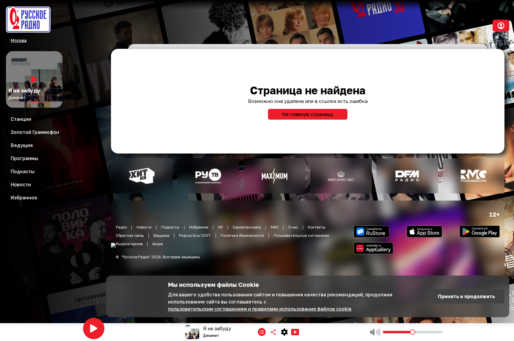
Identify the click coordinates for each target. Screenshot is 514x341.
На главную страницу (307, 114)
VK (220, 227)
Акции (157, 244)
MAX (274, 227)
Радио (121, 227)
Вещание (161, 235)
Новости (144, 227)
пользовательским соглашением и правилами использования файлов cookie (260, 309)
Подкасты (170, 227)
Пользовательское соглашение (301, 235)
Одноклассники (247, 227)
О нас (293, 227)
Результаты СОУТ (195, 235)
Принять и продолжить (466, 296)
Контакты (316, 227)
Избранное (198, 227)
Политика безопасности (242, 235)
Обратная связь (130, 235)
